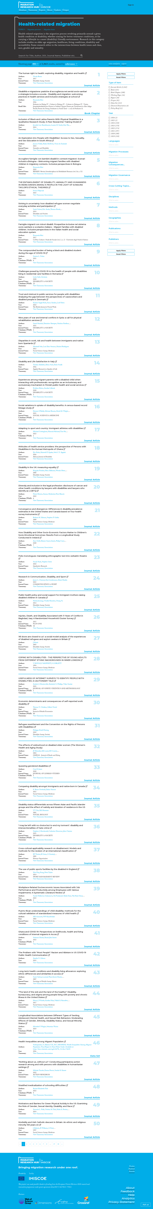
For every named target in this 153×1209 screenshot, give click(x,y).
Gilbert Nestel (52, 707)
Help (131, 1195)
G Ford (51, 1128)
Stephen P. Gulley (53, 517)
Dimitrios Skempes (50, 323)
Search (81, 55)
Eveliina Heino (38, 388)
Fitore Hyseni (37, 494)
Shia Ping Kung (38, 872)
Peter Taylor (49, 872)
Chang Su (59, 601)
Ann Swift (36, 541)
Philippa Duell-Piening (41, 730)
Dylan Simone (51, 789)
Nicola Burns (37, 76)
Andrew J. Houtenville (40, 684)
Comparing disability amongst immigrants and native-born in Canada (51, 786)
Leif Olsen (61, 303)
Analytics (128, 1198)
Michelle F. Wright (39, 1026)
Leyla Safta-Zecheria (40, 277)
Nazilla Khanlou (49, 601)
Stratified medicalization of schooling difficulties (41, 1085)
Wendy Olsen (60, 470)
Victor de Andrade (60, 144)
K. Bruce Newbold (39, 789)
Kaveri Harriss (57, 977)
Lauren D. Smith (57, 125)
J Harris (35, 642)
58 (58, 1144)
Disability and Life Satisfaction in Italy (36, 361)
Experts (42, 10)
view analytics (114, 64)
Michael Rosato (50, 411)
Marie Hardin (62, 580)
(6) (120, 106)
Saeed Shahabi (38, 323)
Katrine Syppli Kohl (39, 303)
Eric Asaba (46, 209)
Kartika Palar (49, 1000)
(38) (115, 98)
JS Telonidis (37, 751)
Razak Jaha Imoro (51, 937)
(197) (115, 131)
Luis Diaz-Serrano (49, 346)
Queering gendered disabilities (33, 766)
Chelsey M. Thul (50, 1109)
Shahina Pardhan (63, 323)
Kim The (66, 125)
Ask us (146, 1204)
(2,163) (119, 87)
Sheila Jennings (38, 601)
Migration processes (34, 29)
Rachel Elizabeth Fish (40, 1088)
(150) (115, 123)
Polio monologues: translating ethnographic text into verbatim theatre (52, 556)
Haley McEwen (48, 144)
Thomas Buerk (55, 209)
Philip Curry (60, 541)
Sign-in (131, 5)
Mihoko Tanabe (38, 1070)
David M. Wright (62, 411)
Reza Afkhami (50, 470)
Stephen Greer (47, 562)
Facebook (131, 1169)
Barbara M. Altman (39, 517)
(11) (117, 109)
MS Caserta (53, 751)
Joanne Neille (37, 144)
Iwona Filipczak (38, 190)
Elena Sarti (49, 365)
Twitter (132, 1166)
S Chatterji (51, 854)
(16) (118, 95)
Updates (57, 10)
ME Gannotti (37, 916)
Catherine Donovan (55, 831)
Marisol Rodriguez (62, 346)
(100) (118, 93)
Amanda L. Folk (38, 1109)
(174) (115, 129)
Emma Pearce (49, 1070)
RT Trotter (36, 854)
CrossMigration (35, 5)
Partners (34, 1178)
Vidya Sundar (67, 684)
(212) (116, 103)
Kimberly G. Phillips (56, 684)
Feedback (128, 1191)
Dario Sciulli (58, 365)
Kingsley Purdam (39, 470)
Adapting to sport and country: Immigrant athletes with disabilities (50, 428)
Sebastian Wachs (52, 1026)
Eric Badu (36, 452)
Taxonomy (32, 10)
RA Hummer (44, 810)
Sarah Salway (37, 977)
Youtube (132, 1171)
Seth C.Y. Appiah (60, 452)
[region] (121, 127)
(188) (115, 134)
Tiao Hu (63, 431)
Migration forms (49, 29)
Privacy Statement (121, 1202)
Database (23, 10)
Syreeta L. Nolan (38, 256)
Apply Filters (121, 74)
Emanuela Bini (38, 100)
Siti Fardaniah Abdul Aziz (62, 896)
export (123, 64)
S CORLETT (57, 663)
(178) (115, 126)
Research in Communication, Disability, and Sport (42, 577)
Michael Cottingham (40, 431)
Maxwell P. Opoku (46, 452)
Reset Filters (121, 77)
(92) (115, 101)
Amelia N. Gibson (39, 958)
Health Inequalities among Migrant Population (40, 1041)
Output (66, 10)
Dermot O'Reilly (38, 411)
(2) (114, 118)
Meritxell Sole (37, 346)
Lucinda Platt (47, 977)
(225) (115, 90)
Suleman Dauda (38, 937)
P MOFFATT (46, 663)
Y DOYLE (37, 663)
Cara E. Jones (37, 769)
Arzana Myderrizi (49, 494)
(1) (114, 121)
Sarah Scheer (37, 209)
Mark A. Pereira (62, 1109)
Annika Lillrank (49, 388)
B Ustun (44, 854)
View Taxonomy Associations (43, 83)
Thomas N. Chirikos (40, 707)
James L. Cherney (39, 580)
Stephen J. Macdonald (40, 831)
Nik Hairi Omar (77, 896)
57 (54, 1144)
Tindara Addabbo (39, 365)
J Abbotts (36, 1128)
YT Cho (36, 810)
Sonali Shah (37, 562)
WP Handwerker (49, 916)
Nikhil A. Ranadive (61, 1000)
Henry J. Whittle (39, 1000)
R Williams (44, 1128)
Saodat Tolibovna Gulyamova (43, 896)
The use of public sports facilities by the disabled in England (47, 869)
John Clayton (67, 831)
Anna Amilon (52, 303)
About (49, 10)
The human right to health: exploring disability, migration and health (51, 73)
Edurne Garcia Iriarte (48, 541)
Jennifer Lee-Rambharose (41, 125)
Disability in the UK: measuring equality (37, 467)
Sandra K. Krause (60, 1070)
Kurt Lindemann (51, 580)
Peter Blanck (60, 494)
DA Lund (45, 751)
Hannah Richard (54, 431)
